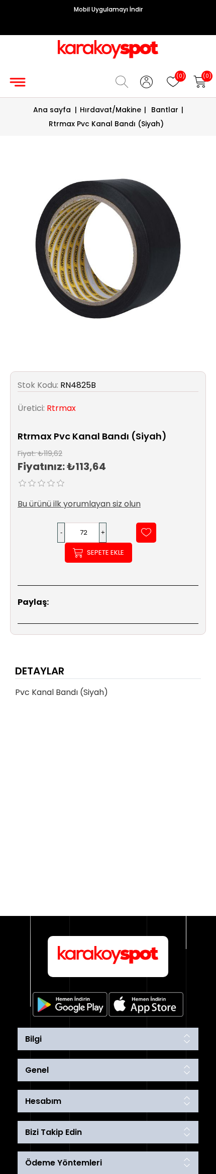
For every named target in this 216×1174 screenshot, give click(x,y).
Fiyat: (27, 453)
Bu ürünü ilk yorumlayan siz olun (79, 504)
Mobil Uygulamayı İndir (108, 9)
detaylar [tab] (39, 671)
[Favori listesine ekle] (146, 533)
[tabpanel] (108, 695)
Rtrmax (61, 408)
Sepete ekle (105, 552)
